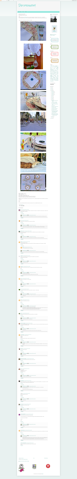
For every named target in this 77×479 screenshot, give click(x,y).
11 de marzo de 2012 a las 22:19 (32, 250)
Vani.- (21, 368)
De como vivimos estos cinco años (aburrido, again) (55, 111)
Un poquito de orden (54, 107)
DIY (23, 11)
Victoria (54, 80)
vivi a (21, 278)
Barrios (57, 66)
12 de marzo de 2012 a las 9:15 (27, 334)
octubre (52, 93)
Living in (57, 74)
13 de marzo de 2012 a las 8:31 (32, 424)
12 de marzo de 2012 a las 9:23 (26, 348)
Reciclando (51, 78)
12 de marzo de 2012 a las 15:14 (26, 393)
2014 (51, 88)
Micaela (21, 241)
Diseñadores (51, 70)
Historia (57, 72)
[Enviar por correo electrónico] (20, 205)
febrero (52, 116)
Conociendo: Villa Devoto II (54, 108)
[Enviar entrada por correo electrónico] (19, 205)
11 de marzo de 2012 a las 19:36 (26, 266)
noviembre (53, 92)
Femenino (57, 71)
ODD (57, 75)
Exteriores (54, 71)
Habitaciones (55, 72)
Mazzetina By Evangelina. (23, 358)
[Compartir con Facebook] (23, 205)
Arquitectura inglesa (52, 66)
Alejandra (22, 266)
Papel (57, 76)
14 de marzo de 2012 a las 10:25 (32, 435)
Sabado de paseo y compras (55, 113)
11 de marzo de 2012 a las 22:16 (32, 236)
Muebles (51, 75)
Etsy (50, 71)
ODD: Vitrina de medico (54, 109)
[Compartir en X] (22, 205)
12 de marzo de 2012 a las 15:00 (32, 353)
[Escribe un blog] (21, 205)
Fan (55, 71)
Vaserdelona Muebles (54, 112)
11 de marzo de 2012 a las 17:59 (26, 255)
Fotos (26, 11)
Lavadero (57, 73)
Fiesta (53, 72)
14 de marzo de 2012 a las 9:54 (28, 430)
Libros (53, 74)
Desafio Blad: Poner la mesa (55, 110)
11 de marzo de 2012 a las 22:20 (32, 272)
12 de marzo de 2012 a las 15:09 (32, 375)
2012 (51, 90)
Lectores (51, 74)
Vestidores (52, 80)
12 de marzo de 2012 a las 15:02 (32, 363)
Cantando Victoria (23, 430)
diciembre (53, 91)
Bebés (51, 67)
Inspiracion (51, 73)
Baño (56, 66)
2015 (51, 87)
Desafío (57, 69)
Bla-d (21, 204)
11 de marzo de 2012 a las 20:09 (25, 278)
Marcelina (22, 348)
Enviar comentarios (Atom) (25, 459)
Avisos (55, 66)
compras (57, 68)
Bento (53, 67)
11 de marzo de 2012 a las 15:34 (25, 209)
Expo (52, 71)
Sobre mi (55, 79)
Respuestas (22, 259)
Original (55, 76)
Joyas (55, 73)
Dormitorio (56, 70)
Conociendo (51, 69)
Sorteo (57, 79)
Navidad (55, 75)
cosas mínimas (22, 334)
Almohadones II (53, 105)
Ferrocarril (51, 72)
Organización (52, 76)
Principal (19, 11)
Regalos (57, 78)
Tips (50, 80)
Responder (22, 212)
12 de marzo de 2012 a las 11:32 (30, 358)
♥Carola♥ (22, 255)
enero (52, 117)
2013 (51, 89)
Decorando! (27, 5)
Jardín (54, 73)
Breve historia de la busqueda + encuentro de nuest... (55, 114)
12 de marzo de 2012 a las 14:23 (27, 380)
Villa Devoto (56, 80)
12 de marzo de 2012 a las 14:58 (32, 328)
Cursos (55, 69)
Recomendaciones (54, 78)
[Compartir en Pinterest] (23, 205)
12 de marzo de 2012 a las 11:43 (25, 368)
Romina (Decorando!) (24, 236)
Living (55, 74)
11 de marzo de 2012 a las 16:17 (24, 220)
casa (22, 204)
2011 (51, 118)
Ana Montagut (22, 380)
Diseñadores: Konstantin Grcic (55, 106)
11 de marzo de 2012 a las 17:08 (26, 241)
